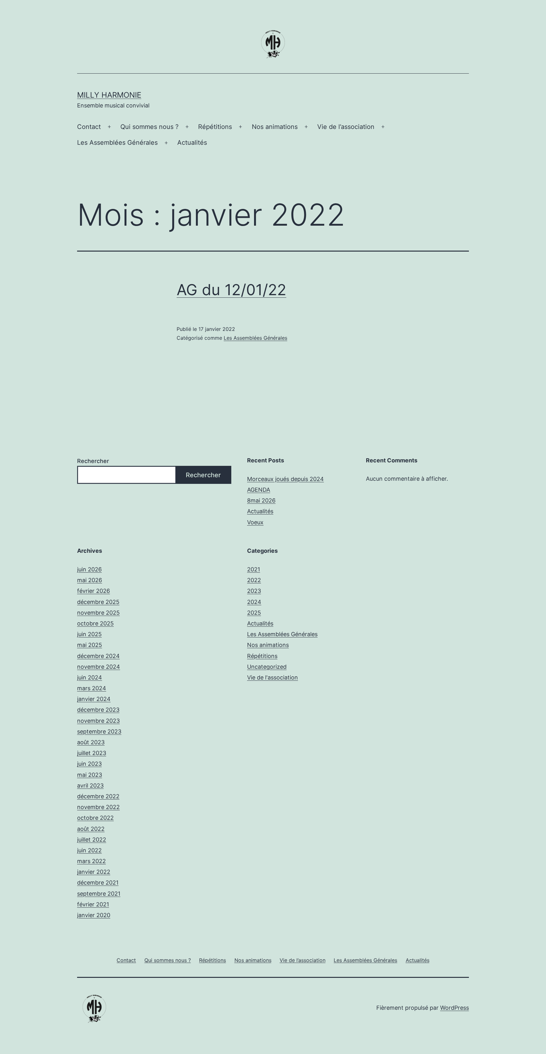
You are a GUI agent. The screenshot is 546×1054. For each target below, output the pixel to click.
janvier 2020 (93, 915)
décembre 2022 (98, 796)
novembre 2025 (98, 612)
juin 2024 (89, 677)
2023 (254, 591)
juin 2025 (89, 634)
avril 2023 (90, 785)
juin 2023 (89, 763)
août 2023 (91, 742)
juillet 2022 (91, 839)
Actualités (192, 142)
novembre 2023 (98, 720)
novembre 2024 (98, 666)
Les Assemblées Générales (117, 142)
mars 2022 (91, 861)
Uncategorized (267, 666)
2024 (254, 602)
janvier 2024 (94, 699)
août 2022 (91, 829)
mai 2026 (89, 580)
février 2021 (93, 904)
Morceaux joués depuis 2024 (285, 479)
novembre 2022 (98, 807)
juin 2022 (89, 850)
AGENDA (258, 489)
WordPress (454, 1007)
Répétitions (215, 127)
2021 (253, 569)
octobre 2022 (95, 817)
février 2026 (93, 591)
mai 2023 (89, 774)
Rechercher (93, 461)
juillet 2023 (91, 753)
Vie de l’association (345, 127)
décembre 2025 (98, 602)
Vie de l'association (272, 677)
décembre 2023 (98, 709)
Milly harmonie (109, 95)
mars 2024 (91, 688)
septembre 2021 (98, 893)
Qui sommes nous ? (149, 127)
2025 (254, 612)
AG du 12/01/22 (231, 289)
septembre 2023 (99, 731)
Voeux (255, 522)
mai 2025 (89, 645)
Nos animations (275, 127)
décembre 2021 (97, 882)
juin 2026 (89, 569)
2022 (254, 580)
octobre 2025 (95, 623)
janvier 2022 (93, 871)
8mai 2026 (261, 500)
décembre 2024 (98, 656)
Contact (89, 127)
